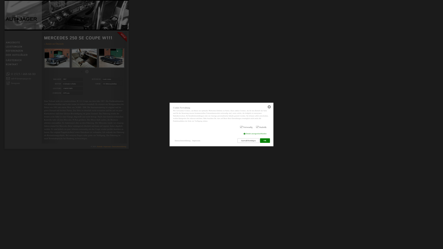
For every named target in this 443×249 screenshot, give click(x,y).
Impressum (196, 140)
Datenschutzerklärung (183, 140)
